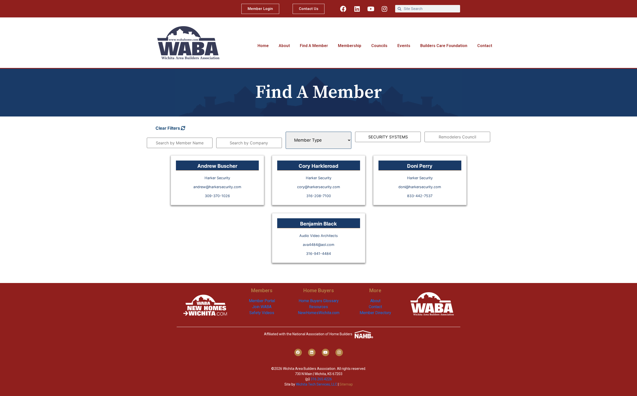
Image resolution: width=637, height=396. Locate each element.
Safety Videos (261, 312)
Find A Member (314, 45)
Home (263, 45)
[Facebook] (343, 8)
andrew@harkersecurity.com (217, 187)
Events (403, 45)
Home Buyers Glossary (319, 300)
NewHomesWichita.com (318, 312)
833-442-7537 (419, 196)
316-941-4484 (318, 253)
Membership (349, 45)
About (284, 45)
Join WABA (261, 306)
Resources (318, 306)
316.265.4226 (321, 379)
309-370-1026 (217, 196)
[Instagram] (384, 8)
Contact (484, 45)
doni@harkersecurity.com (419, 187)
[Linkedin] (357, 8)
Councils (379, 45)
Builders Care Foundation (443, 45)
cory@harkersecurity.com (318, 187)
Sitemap (346, 384)
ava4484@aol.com (318, 244)
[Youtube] (371, 8)
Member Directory (375, 312)
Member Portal (262, 300)
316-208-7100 (318, 196)
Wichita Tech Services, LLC (316, 384)
